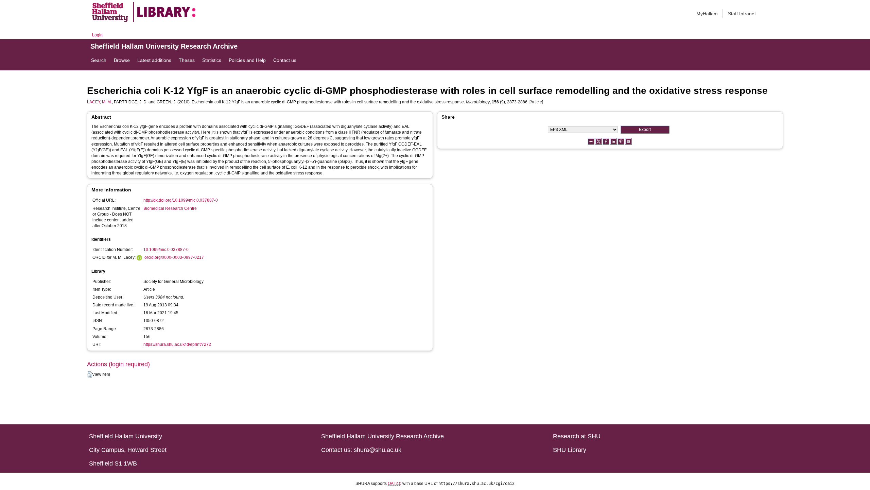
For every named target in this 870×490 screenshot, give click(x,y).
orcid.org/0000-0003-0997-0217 (174, 257)
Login (97, 35)
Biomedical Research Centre (170, 208)
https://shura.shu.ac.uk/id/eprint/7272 (177, 344)
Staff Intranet (742, 13)
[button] (89, 374)
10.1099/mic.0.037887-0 (166, 249)
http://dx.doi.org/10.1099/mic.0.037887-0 (180, 200)
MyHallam (707, 13)
